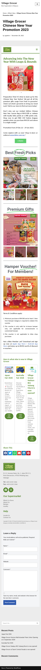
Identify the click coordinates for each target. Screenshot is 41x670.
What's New (11, 13)
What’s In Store (8, 500)
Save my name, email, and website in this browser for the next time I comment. (20, 597)
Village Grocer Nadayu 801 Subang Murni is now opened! (19, 646)
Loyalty (5, 506)
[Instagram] (11, 489)
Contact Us (7, 517)
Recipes (5, 504)
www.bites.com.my (17, 135)
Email (5, 553)
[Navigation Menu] (37, 4)
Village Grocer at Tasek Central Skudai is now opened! (18, 649)
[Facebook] (5, 489)
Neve (3, 668)
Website (5, 561)
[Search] (37, 623)
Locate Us (6, 515)
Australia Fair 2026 (7, 643)
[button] (9, 78)
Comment (6, 569)
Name (5, 546)
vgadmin (7, 35)
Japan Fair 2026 (6, 634)
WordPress (17, 668)
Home (4, 13)
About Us (6, 502)
